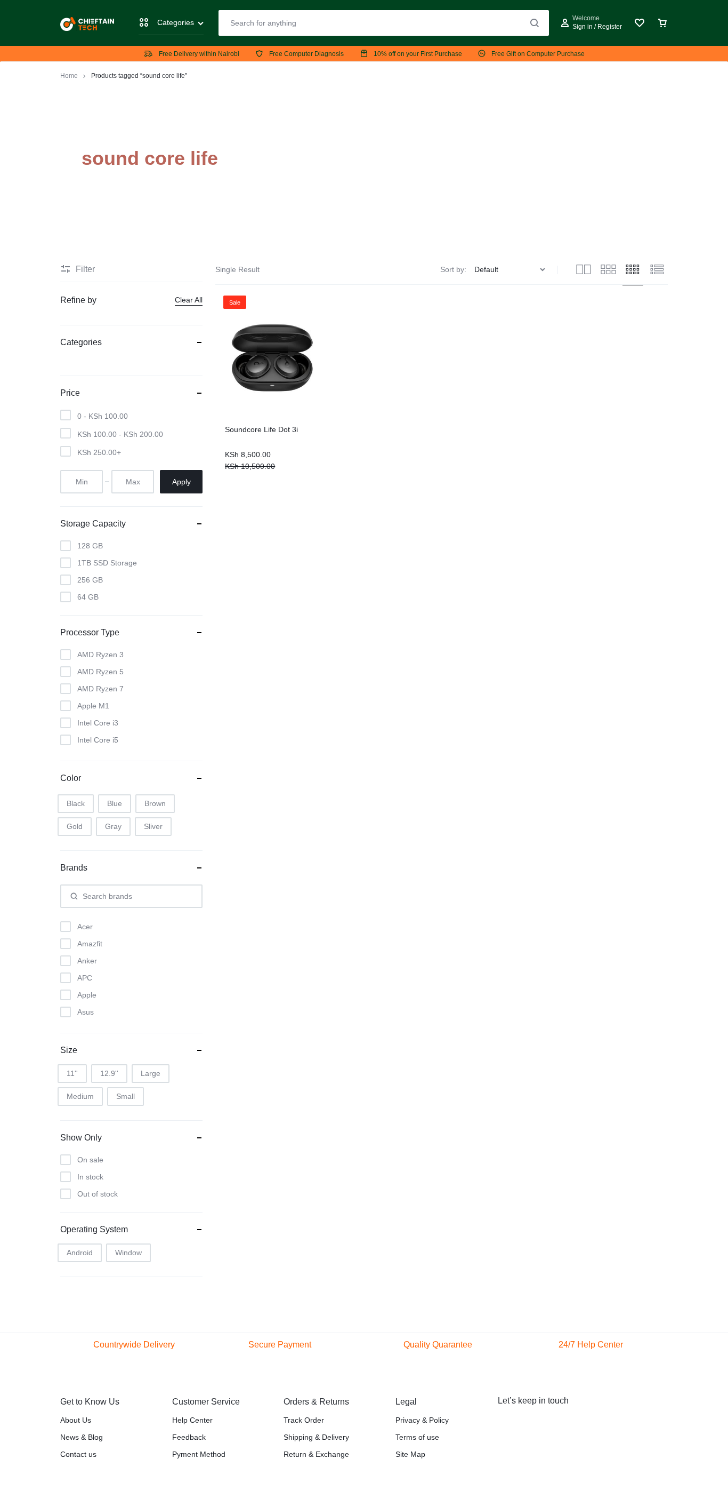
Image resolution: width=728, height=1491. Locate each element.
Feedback (189, 1437)
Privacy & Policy (422, 1420)
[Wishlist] (639, 23)
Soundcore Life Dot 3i (261, 429)
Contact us (78, 1454)
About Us (75, 1420)
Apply (181, 481)
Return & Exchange (316, 1454)
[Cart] (662, 23)
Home (69, 75)
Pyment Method (198, 1454)
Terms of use (417, 1437)
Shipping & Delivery (316, 1437)
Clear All (189, 300)
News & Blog (81, 1437)
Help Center (192, 1420)
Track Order (304, 1420)
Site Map (410, 1454)
